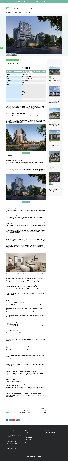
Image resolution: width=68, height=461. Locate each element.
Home (19, 1)
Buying (27, 1)
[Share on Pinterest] (12, 419)
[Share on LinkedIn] (17, 419)
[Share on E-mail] (19, 419)
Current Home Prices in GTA (11, 438)
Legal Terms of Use (28, 437)
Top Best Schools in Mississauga (11, 443)
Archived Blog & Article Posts (11, 448)
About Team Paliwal (9, 451)
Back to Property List (11, 4)
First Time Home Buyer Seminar (12, 445)
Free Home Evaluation (10, 450)
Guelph (24, 408)
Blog (41, 1)
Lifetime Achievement (29, 435)
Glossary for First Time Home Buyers (31, 434)
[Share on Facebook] (7, 419)
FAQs (26, 430)
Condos (44, 406)
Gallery (26, 432)
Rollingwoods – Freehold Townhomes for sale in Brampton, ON (54, 102)
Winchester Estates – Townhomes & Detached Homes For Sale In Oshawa (54, 124)
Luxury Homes (8, 433)
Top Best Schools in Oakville (11, 441)
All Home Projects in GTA (10, 439)
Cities (37, 1)
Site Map (26, 442)
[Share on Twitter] (10, 419)
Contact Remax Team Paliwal (50, 432)
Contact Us (49, 1)
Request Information (26, 202)
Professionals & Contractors (30, 439)
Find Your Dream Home (10, 446)
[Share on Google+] (14, 419)
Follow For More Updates (49, 430)
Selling (30, 1)
